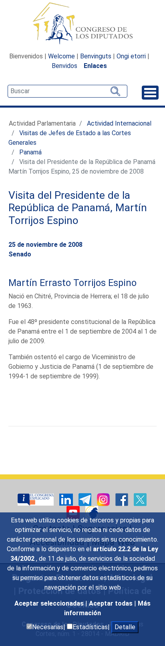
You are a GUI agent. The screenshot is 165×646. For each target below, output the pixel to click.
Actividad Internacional (119, 123)
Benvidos (64, 66)
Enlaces (95, 66)
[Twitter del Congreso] (140, 499)
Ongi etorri (131, 56)
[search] (67, 91)
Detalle (125, 627)
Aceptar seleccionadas (49, 603)
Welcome (61, 56)
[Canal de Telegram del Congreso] (85, 499)
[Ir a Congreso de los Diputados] (82, 23)
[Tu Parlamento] (36, 499)
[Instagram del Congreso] (104, 499)
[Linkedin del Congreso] (66, 499)
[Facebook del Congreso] (122, 499)
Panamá (30, 152)
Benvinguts (95, 56)
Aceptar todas (111, 603)
